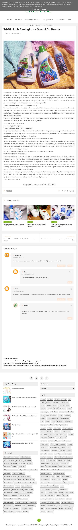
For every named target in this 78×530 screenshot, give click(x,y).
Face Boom (44, 437)
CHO (42, 421)
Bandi (42, 415)
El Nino (56, 434)
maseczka (7, 489)
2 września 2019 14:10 (26, 308)
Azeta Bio (62, 408)
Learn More (36, 9)
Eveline (71, 434)
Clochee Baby (68, 421)
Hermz (63, 447)
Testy (49, 25)
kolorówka (34, 470)
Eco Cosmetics (66, 431)
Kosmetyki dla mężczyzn (11, 457)
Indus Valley (62, 450)
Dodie (42, 431)
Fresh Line (43, 441)
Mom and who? (51, 470)
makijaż (29, 486)
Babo (69, 408)
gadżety (40, 25)
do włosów (22, 466)
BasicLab (67, 415)
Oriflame (50, 483)
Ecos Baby (44, 434)
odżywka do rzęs (24, 495)
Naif (53, 476)
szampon (24, 508)
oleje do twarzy (22, 499)
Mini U (42, 466)
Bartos (60, 415)
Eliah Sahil (63, 434)
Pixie (71, 483)
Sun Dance (51, 495)
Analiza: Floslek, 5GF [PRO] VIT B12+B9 (24, 406)
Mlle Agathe (67, 466)
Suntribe (59, 495)
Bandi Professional (51, 415)
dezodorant (27, 460)
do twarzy (7, 466)
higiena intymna (24, 470)
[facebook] (31, 378)
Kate (25, 272)
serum (6, 508)
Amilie (54, 405)
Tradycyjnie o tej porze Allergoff (14, 225)
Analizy (18, 20)
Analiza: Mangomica (18, 388)
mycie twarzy (8, 492)
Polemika (55, 486)
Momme (60, 470)
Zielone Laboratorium (51, 508)
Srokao (26, 305)
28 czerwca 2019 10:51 (18, 257)
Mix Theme (50, 525)
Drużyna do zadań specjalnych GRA (22, 443)
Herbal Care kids (54, 447)
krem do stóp (8, 483)
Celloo (53, 421)
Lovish (42, 460)
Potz (62, 486)
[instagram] (47, 378)
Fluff (64, 437)
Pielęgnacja (48, 20)
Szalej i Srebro (16, 425)
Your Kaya (65, 505)
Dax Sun (43, 428)
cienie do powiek (9, 460)
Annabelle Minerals (64, 405)
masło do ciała (29, 489)
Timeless (61, 499)
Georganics (67, 441)
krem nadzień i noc (30, 483)
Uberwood (43, 502)
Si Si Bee (43, 495)
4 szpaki (43, 399)
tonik (30, 508)
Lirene (56, 457)
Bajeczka (18, 255)
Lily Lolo (50, 457)
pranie (9, 190)
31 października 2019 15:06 (27, 274)
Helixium (70, 444)
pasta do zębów (9, 502)
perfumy (24, 502)
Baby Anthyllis (45, 412)
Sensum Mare (69, 492)
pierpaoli (50, 511)
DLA (66, 425)
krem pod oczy (8, 486)
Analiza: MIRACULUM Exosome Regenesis (24, 416)
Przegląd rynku (32, 20)
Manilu (69, 460)
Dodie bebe (49, 431)
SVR (55, 492)
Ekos (50, 434)
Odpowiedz (61, 265)
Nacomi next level (59, 473)
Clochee (59, 421)
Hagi (56, 444)
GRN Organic (58, 441)
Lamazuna (68, 454)
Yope (58, 505)
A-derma (63, 399)
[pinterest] (41, 378)
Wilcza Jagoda (51, 505)
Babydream (63, 412)
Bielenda (43, 418)
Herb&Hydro (44, 447)
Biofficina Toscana (53, 418)
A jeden (57, 399)
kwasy (17, 486)
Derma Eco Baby (67, 428)
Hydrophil (54, 450)
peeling (18, 502)
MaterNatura (55, 463)
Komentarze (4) (17, 33)
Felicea (59, 437)
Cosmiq (43, 425)
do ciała (6, 463)
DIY (69, 20)
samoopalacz (31, 505)
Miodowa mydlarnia (51, 466)
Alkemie (48, 402)
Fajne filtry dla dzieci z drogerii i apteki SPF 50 (25, 435)
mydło (16, 492)
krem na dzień (18, 483)
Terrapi (55, 499)
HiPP (68, 447)
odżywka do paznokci (10, 495)
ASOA (42, 402)
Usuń (70, 265)
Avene (56, 408)
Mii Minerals (64, 463)
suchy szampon (14, 508)
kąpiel (23, 486)
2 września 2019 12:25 (18, 291)
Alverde (49, 405)
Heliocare (62, 444)
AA (69, 399)
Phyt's (66, 483)
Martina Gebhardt (45, 463)
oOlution (43, 511)
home (9, 20)
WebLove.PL (68, 525)
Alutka (17, 289)
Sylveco (65, 495)
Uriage (57, 502)
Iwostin (51, 454)
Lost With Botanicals (66, 457)
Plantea (43, 486)
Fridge (50, 441)
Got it (44, 9)
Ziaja (42, 508)
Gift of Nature (44, 444)
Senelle (61, 492)
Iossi (69, 450)
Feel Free (52, 437)
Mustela (43, 473)
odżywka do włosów (10, 499)
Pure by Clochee (45, 489)
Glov (52, 444)
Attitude (50, 408)
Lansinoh (43, 457)
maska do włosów (17, 489)
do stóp (29, 463)
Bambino (70, 412)
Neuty (53, 479)
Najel (58, 476)
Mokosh (43, 470)
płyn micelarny (8, 505)
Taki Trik (29, 25)
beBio (61, 508)
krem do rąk (30, 479)
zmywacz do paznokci (21, 511)
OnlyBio (65, 479)
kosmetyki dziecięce (10, 479)
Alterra (42, 405)
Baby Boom (54, 412)
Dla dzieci (61, 20)
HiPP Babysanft (45, 450)
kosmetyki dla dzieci (18, 473)
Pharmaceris (58, 483)
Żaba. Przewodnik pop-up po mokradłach (24, 397)
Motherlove (68, 470)
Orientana (43, 483)
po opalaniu (32, 502)
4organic (50, 399)
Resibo (42, 492)
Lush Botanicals (51, 460)
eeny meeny (68, 508)
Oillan (58, 479)
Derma (49, 428)
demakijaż (19, 460)
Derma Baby (57, 428)
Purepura (54, 489)
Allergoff (7, 222)
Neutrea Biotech (45, 479)
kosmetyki (7, 473)
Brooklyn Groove (64, 418)
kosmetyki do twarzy (24, 476)
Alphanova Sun (64, 402)
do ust (14, 466)
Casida (47, 421)
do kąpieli (14, 463)
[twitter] (36, 378)
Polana (49, 486)
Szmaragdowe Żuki (46, 499)
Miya (60, 466)
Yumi (71, 505)
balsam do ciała (25, 457)
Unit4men (51, 502)
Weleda (43, 505)
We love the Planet (67, 502)
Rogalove (49, 492)
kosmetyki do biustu (10, 476)
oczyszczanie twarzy (26, 492)
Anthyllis (43, 408)
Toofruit (69, 499)
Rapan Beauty (63, 489)
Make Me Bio (61, 460)
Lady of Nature (59, 454)
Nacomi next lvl (45, 476)
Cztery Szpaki (59, 425)
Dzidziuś (57, 431)
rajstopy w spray (20, 505)
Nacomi (49, 473)
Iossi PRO (43, 454)
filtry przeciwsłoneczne (11, 470)
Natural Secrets (66, 476)
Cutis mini (50, 425)
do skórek (22, 463)
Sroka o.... (27, 525)
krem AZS (21, 479)
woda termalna (8, 511)
